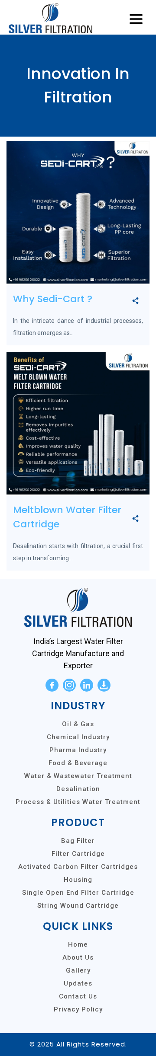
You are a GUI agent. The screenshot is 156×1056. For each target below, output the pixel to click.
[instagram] (69, 685)
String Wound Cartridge (78, 905)
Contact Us (78, 996)
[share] (135, 301)
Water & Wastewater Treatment (78, 776)
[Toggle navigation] (136, 19)
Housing (78, 880)
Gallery (78, 970)
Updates (78, 983)
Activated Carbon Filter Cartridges (78, 867)
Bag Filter (78, 841)
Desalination (78, 789)
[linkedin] (86, 685)
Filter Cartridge (78, 854)
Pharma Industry (78, 750)
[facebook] (52, 685)
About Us (78, 957)
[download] (104, 685)
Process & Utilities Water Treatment (78, 802)
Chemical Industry (78, 737)
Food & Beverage (78, 763)
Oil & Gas (78, 724)
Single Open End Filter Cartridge (78, 892)
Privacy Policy (78, 1009)
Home (78, 944)
